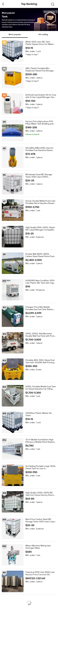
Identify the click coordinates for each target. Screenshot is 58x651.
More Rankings (49, 12)
